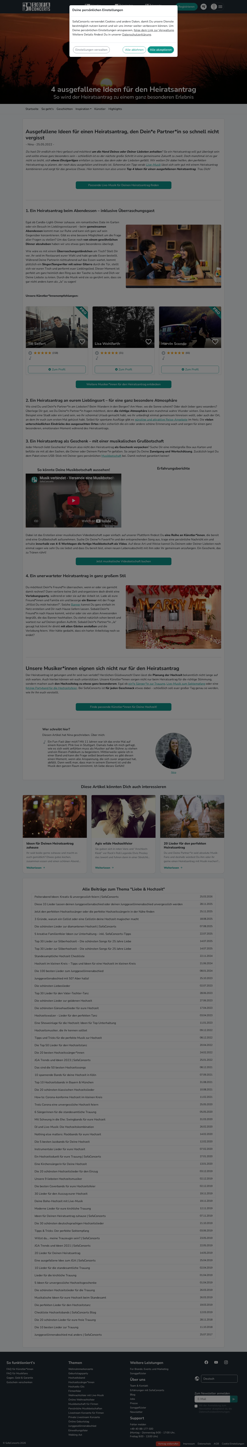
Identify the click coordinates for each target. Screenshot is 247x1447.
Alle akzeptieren (161, 50)
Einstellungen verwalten (91, 50)
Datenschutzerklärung (136, 35)
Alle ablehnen (134, 50)
